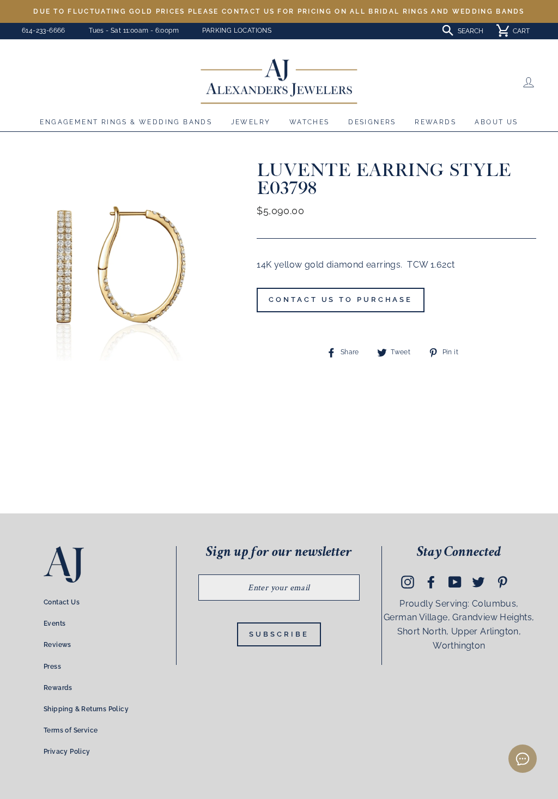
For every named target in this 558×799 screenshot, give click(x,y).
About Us (496, 122)
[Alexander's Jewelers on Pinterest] (502, 581)
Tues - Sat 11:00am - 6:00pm (134, 30)
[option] (279, 11)
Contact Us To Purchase (341, 299)
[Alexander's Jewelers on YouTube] (455, 581)
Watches (309, 122)
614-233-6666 (43, 30)
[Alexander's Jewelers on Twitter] (478, 581)
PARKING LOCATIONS (236, 30)
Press (52, 666)
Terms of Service (71, 730)
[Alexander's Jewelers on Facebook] (431, 581)
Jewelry (251, 122)
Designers (372, 122)
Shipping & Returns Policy (86, 709)
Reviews (57, 645)
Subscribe (278, 634)
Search (470, 31)
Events (54, 623)
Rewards (435, 122)
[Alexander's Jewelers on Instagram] (407, 581)
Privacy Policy (67, 751)
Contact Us (62, 602)
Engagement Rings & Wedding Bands (126, 122)
